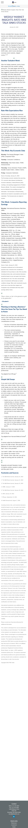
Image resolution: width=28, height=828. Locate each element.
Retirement (14, 823)
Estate (14, 827)
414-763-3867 (15, 806)
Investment (14, 825)
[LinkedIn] (14, 816)
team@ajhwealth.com (14, 814)
